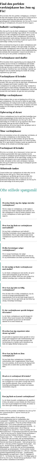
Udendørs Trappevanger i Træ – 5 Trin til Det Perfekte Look (15, 436)
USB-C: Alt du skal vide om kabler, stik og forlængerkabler (18, 437)
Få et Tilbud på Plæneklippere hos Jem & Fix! (14, 429)
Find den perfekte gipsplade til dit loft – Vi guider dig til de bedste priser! (17, 427)
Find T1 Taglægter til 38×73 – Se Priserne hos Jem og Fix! (17, 455)
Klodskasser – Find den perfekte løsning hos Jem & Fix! (17, 440)
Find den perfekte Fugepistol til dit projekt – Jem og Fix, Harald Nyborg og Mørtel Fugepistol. (18, 444)
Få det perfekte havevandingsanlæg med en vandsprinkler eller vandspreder (14, 419)
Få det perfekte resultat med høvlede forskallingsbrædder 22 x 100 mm (17, 450)
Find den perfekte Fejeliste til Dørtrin (11, 435)
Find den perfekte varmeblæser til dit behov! (18, 458)
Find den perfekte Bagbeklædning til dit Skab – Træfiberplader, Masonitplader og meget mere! (18, 452)
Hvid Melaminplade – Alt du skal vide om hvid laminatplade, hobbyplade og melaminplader (17, 447)
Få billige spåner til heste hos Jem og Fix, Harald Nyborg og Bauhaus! (18, 457)
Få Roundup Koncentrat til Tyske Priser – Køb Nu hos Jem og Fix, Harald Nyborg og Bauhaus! (18, 432)
